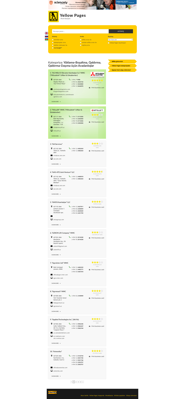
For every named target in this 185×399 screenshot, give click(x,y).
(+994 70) (77, 119)
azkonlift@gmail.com (60, 246)
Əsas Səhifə (84, 395)
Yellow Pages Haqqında (96, 395)
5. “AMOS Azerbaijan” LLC (60, 202)
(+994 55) (77, 82)
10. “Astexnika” (56, 351)
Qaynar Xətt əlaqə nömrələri (121, 70)
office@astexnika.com (60, 367)
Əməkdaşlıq (109, 395)
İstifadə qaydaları (119, 395)
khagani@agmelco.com (60, 91)
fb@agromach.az (58, 303)
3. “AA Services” (56, 144)
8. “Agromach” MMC (58, 291)
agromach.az (57, 306)
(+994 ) (76, 80)
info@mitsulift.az (58, 127)
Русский (46, 36)
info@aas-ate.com (59, 155)
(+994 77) (77, 116)
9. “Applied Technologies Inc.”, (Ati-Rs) (64, 320)
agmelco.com (57, 97)
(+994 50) (77, 209)
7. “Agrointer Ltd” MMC (59, 263)
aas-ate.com (57, 159)
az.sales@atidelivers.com (61, 333)
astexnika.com (58, 371)
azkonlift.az (57, 250)
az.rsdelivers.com (59, 336)
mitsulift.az (57, 131)
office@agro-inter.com (60, 275)
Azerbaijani (46, 39)
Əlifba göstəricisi (117, 61)
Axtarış (121, 31)
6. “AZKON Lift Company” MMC (62, 233)
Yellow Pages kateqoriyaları (121, 66)
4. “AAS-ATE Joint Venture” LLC (62, 172)
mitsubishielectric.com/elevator (63, 94)
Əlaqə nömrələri (131, 395)
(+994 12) (77, 84)
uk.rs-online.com (58, 338)
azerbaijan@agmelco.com (61, 89)
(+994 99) (77, 123)
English (46, 33)
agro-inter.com (58, 278)
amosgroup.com (58, 219)
